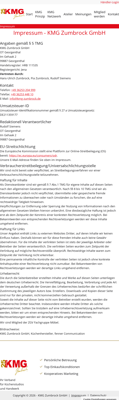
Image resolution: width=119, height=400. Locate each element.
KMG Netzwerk (54, 14)
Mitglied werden (99, 14)
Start (29, 14)
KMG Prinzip (40, 14)
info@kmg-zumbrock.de (25, 98)
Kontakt (113, 14)
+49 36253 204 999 (23, 90)
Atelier (68, 14)
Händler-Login (110, 2)
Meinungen (83, 14)
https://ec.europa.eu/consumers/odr (33, 155)
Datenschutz (98, 395)
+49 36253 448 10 (22, 94)
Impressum (78, 395)
